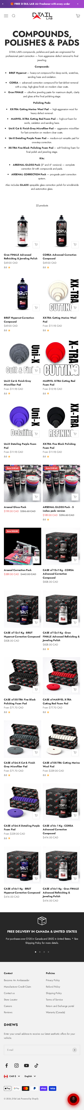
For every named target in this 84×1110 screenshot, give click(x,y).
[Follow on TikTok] (36, 1065)
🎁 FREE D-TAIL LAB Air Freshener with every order (38, 4)
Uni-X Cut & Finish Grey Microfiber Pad (17, 383)
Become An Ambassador (16, 980)
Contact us (9, 993)
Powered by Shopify (29, 1098)
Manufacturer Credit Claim (17, 987)
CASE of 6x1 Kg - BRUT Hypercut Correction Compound (22, 890)
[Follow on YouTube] (26, 1065)
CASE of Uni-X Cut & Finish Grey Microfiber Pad (19, 764)
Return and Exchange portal (60, 1006)
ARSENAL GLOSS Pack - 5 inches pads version (58, 509)
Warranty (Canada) (55, 1012)
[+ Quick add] (36, 244)
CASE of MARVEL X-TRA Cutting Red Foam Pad (57, 701)
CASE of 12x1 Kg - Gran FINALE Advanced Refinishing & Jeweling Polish (61, 636)
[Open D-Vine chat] (73, 1099)
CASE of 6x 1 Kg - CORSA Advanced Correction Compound (58, 829)
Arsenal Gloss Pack (15, 507)
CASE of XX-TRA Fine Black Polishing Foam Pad (20, 701)
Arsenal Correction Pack (18, 570)
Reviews (8, 1012)
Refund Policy (53, 987)
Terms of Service (54, 999)
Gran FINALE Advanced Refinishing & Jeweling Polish (20, 257)
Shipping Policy (54, 993)
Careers (8, 1006)
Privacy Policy (53, 980)
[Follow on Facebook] (6, 1065)
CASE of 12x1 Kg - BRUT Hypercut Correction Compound (22, 634)
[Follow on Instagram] (16, 1065)
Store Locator (10, 999)
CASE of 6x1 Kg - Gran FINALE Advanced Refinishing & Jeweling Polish (61, 892)
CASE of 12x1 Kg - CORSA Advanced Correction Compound (58, 574)
